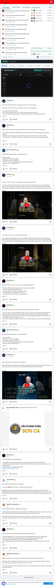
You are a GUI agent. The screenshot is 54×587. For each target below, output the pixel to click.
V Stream (9, 174)
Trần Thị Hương (39, 10)
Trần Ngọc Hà (38, 15)
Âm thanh (38, 65)
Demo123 (38, 54)
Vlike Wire (9, 125)
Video (30, 65)
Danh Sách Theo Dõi (47, 70)
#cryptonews (13, 468)
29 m (8, 102)
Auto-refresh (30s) (42, 56)
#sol (17, 468)
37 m (8, 126)
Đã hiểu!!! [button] (47, 583)
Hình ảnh (22, 65)
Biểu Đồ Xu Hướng (37, 70)
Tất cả (5, 65)
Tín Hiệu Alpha (10, 479)
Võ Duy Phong (39, 18)
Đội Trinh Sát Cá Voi (12, 149)
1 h (7, 151)
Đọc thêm (4, 116)
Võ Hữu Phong (39, 13)
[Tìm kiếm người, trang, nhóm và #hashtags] (51, 2)
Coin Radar (9, 100)
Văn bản (13, 65)
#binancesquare (6, 468)
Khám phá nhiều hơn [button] (10, 584)
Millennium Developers (12, 504)
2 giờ (7, 229)
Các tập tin (47, 65)
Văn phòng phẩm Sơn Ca (13, 407)
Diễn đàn (11, 56)
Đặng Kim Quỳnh (39, 20)
